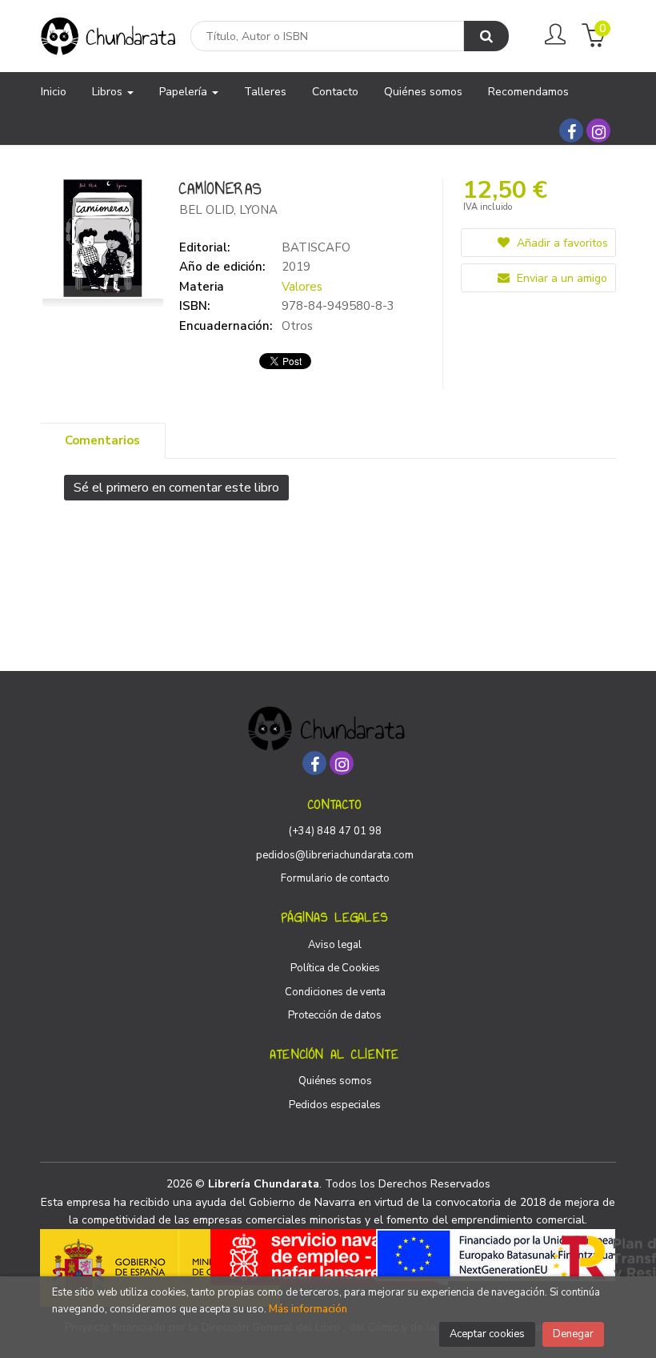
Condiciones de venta (335, 992)
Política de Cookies (335, 968)
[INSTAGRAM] (598, 131)
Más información (308, 1309)
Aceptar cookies (487, 1334)
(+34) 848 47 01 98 (335, 831)
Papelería (184, 91)
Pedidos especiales (335, 1105)
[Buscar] (486, 36)
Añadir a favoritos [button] (561, 243)
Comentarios (102, 440)
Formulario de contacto (335, 878)
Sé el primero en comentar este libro (176, 487)
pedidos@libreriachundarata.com (335, 855)
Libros (109, 91)
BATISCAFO (316, 247)
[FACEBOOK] (571, 131)
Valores (302, 287)
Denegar (573, 1334)
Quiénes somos (335, 1081)
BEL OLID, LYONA (228, 210)
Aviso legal (335, 945)
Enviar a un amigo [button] (560, 278)
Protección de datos (335, 1015)
